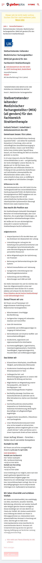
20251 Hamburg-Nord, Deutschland (18, 69)
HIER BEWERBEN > (10, 453)
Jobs (5, 26)
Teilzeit (6, 75)
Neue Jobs (19, 20)
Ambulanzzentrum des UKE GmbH (18, 67)
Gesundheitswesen (15, 26)
